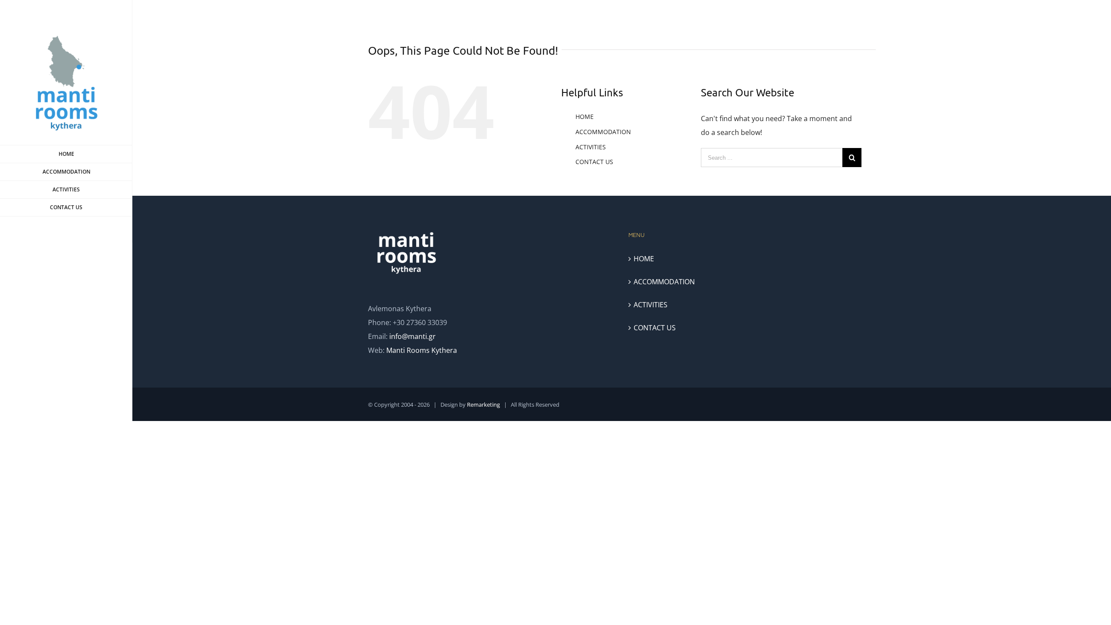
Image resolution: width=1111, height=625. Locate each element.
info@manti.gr (412, 336)
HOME (584, 116)
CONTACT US (594, 162)
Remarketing (483, 404)
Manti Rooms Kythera (421, 350)
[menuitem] (66, 154)
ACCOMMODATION (603, 132)
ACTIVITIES (590, 147)
